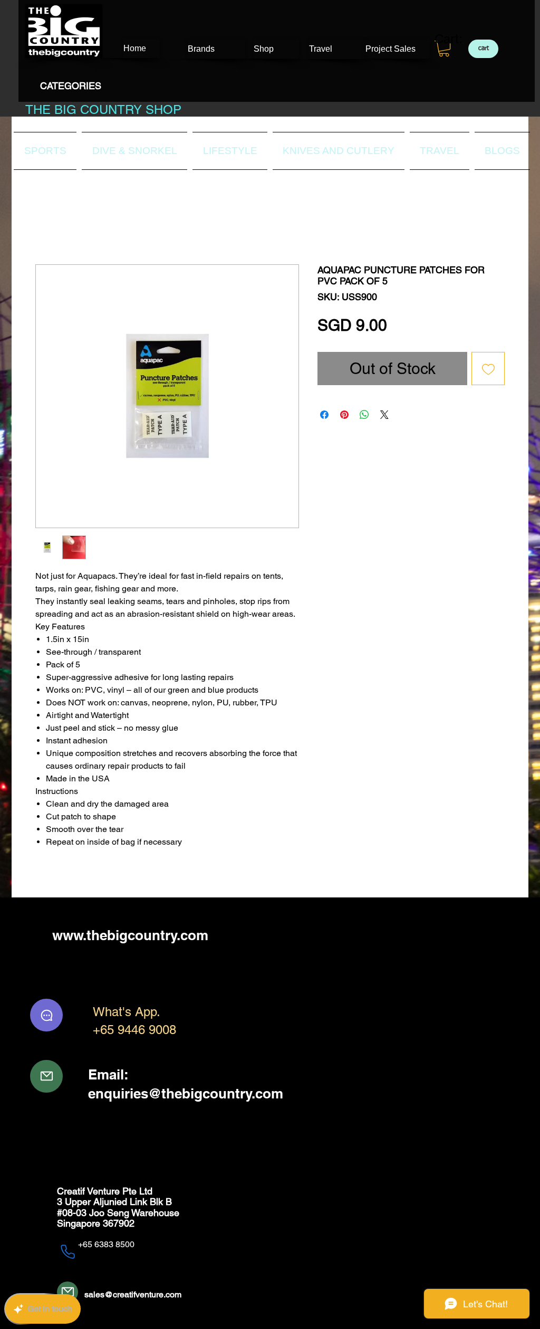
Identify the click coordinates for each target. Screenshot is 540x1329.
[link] (451, 39)
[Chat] (46, 1016)
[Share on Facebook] (324, 415)
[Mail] (46, 1076)
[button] (444, 48)
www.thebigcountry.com (130, 936)
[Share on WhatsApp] (364, 415)
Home (46, 227)
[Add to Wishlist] (488, 369)
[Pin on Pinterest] (344, 415)
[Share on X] (384, 415)
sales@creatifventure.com (132, 1295)
